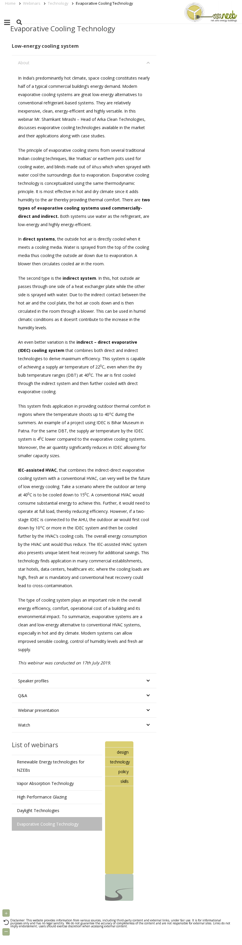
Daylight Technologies (38, 810)
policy (123, 771)
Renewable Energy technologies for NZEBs (50, 766)
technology (120, 762)
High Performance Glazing (42, 797)
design (122, 752)
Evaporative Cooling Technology (48, 824)
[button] (19, 22)
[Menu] (7, 22)
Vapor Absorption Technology (45, 783)
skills (124, 781)
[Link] (210, 11)
